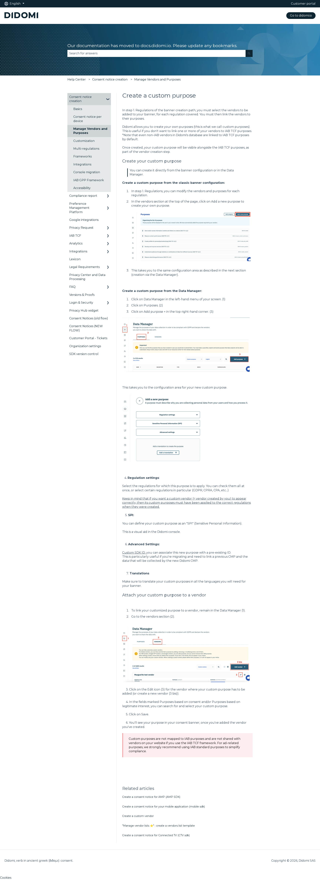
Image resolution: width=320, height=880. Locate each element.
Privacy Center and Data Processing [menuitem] (87, 277)
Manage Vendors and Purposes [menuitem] (90, 131)
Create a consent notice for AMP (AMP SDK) (151, 797)
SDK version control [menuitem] (84, 354)
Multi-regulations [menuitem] (86, 148)
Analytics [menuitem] (75, 243)
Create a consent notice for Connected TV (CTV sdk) (156, 835)
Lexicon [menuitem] (75, 259)
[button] (108, 97)
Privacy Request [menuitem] (81, 227)
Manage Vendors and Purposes (157, 79)
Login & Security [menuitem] (81, 302)
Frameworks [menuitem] (82, 156)
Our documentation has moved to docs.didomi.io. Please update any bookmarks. (152, 45)
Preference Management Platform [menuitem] (79, 208)
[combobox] (156, 53)
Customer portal (303, 3)
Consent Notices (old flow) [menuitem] (88, 318)
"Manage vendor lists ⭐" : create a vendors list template (158, 825)
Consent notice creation (110, 79)
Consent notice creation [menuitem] (80, 99)
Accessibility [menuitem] (82, 188)
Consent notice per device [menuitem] (87, 119)
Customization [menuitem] (84, 141)
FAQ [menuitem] (72, 287)
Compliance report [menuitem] (83, 196)
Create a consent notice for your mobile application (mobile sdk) (163, 806)
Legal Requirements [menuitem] (84, 267)
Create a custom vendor (138, 816)
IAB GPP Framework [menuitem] (88, 180)
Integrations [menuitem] (82, 164)
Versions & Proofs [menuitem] (81, 295)
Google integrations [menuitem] (84, 220)
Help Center (76, 79)
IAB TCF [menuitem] (75, 235)
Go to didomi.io (301, 15)
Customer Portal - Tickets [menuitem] (88, 338)
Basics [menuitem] (77, 109)
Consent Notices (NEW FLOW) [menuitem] (86, 328)
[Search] (249, 53)
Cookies (5, 877)
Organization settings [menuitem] (85, 346)
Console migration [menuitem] (86, 172)
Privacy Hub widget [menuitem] (84, 310)
